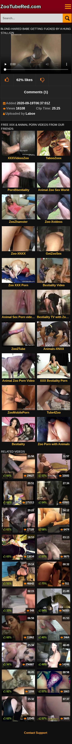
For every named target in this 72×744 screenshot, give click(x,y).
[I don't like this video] (42, 80)
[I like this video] (7, 80)
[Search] (67, 18)
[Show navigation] (68, 6)
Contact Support (35, 732)
